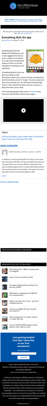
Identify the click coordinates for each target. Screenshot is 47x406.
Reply (4, 176)
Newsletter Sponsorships (18, 367)
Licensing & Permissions (36, 367)
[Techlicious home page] (23, 6)
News (20, 137)
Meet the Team (25, 364)
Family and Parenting (15, 139)
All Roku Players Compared (24, 19)
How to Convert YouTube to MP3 (21, 277)
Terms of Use (14, 372)
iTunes (33, 92)
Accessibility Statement (23, 370)
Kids (26, 139)
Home (11, 364)
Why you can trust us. (25, 33)
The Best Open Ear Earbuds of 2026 (30, 21)
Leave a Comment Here (9, 182)
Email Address (23, 350)
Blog (30, 139)
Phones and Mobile (9, 137)
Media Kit (5, 367)
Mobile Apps (28, 137)
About (16, 364)
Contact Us (34, 364)
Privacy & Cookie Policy (28, 372)
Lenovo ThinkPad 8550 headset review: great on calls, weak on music (23, 326)
